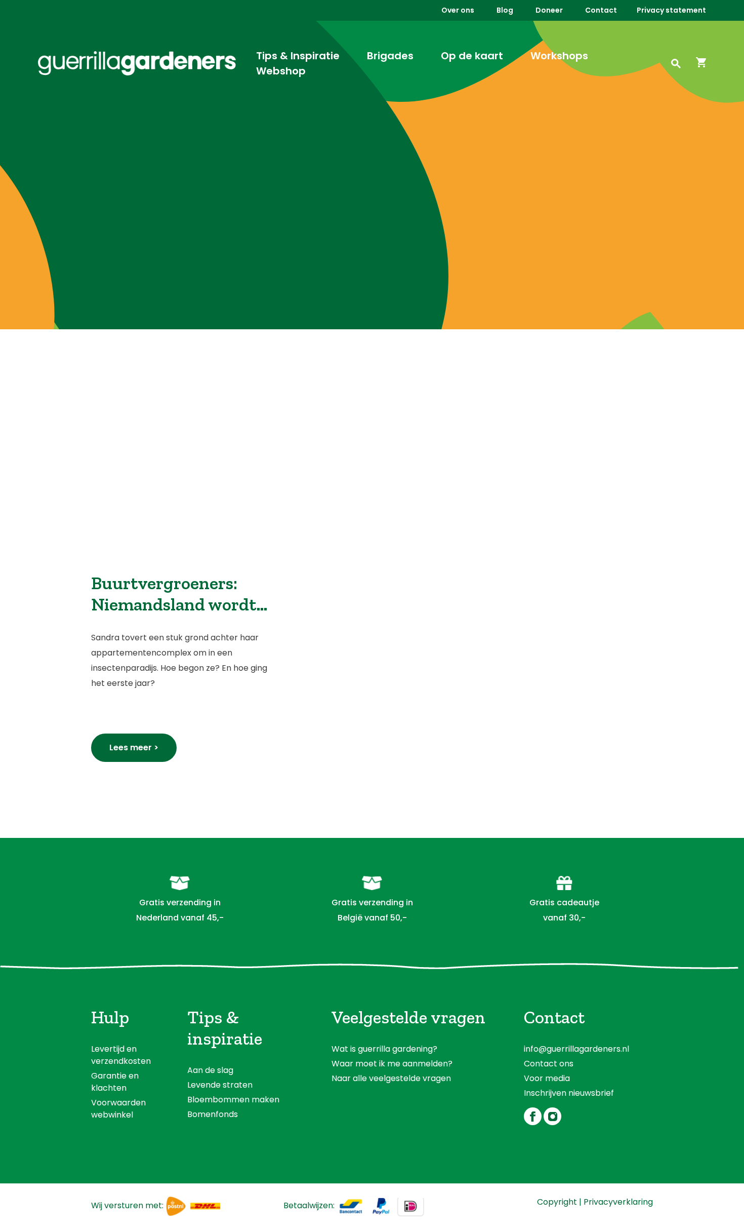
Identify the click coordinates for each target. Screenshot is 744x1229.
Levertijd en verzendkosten (121, 1055)
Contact (601, 10)
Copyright (557, 1202)
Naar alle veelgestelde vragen (391, 1078)
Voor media (547, 1078)
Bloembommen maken (233, 1099)
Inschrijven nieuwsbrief (569, 1093)
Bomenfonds (212, 1114)
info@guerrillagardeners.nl (576, 1049)
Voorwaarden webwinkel (118, 1109)
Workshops (559, 56)
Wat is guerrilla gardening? (384, 1049)
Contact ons (548, 1063)
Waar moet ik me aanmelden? (392, 1063)
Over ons (457, 10)
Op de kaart (472, 56)
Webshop (281, 71)
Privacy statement (671, 10)
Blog (505, 10)
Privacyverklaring (618, 1202)
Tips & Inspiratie (298, 56)
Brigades (390, 56)
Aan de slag (210, 1070)
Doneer (549, 10)
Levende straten (220, 1085)
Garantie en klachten (115, 1082)
